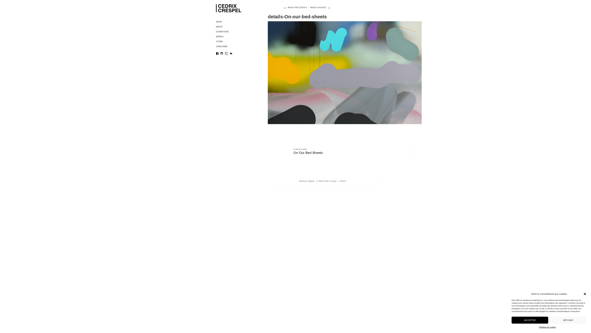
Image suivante (318, 7)
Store (219, 41)
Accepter (530, 320)
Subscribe (222, 46)
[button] (584, 294)
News (219, 22)
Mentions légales (306, 181)
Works (219, 36)
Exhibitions (222, 32)
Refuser (568, 320)
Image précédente (297, 7)
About (219, 27)
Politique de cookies (547, 327)
